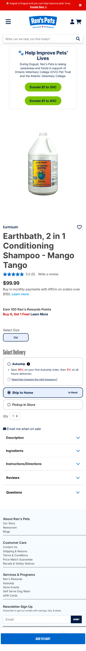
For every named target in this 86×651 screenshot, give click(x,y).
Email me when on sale (24, 429)
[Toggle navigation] (8, 22)
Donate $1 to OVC (43, 87)
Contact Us (10, 547)
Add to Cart (43, 639)
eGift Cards (10, 595)
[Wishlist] (79, 227)
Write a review (48, 274)
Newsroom (10, 527)
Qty (5, 416)
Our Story (9, 523)
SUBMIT (76, 619)
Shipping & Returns (15, 551)
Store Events (11, 587)
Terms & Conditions (15, 555)
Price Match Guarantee (18, 559)
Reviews (12, 478)
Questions (14, 492)
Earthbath (10, 227)
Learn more (20, 294)
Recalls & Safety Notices (18, 563)
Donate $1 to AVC (43, 101)
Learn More (39, 314)
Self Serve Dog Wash (16, 591)
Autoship (8, 583)
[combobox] (43, 39)
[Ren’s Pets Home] (43, 22)
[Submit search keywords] (78, 39)
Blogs (6, 531)
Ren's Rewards (12, 579)
